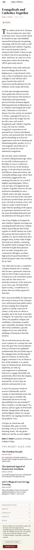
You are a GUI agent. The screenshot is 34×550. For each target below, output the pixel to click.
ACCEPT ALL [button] (10, 546)
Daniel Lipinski (7, 471)
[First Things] (17, 2)
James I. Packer (7, 17)
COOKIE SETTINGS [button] (12, 542)
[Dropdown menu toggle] (17, 505)
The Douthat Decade (12, 451)
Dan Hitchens (7, 454)
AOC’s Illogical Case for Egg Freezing (15, 483)
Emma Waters (6, 487)
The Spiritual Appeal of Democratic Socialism (13, 467)
